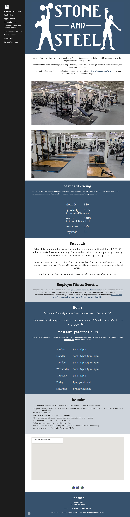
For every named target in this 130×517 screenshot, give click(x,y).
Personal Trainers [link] (10, 22)
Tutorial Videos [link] (10, 35)
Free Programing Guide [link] (13, 31)
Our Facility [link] (8, 15)
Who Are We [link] (8, 38)
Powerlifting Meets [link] (11, 42)
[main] (77, 66)
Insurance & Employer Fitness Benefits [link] (12, 27)
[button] (127, 2)
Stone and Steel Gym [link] (12, 12)
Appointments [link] (9, 19)
